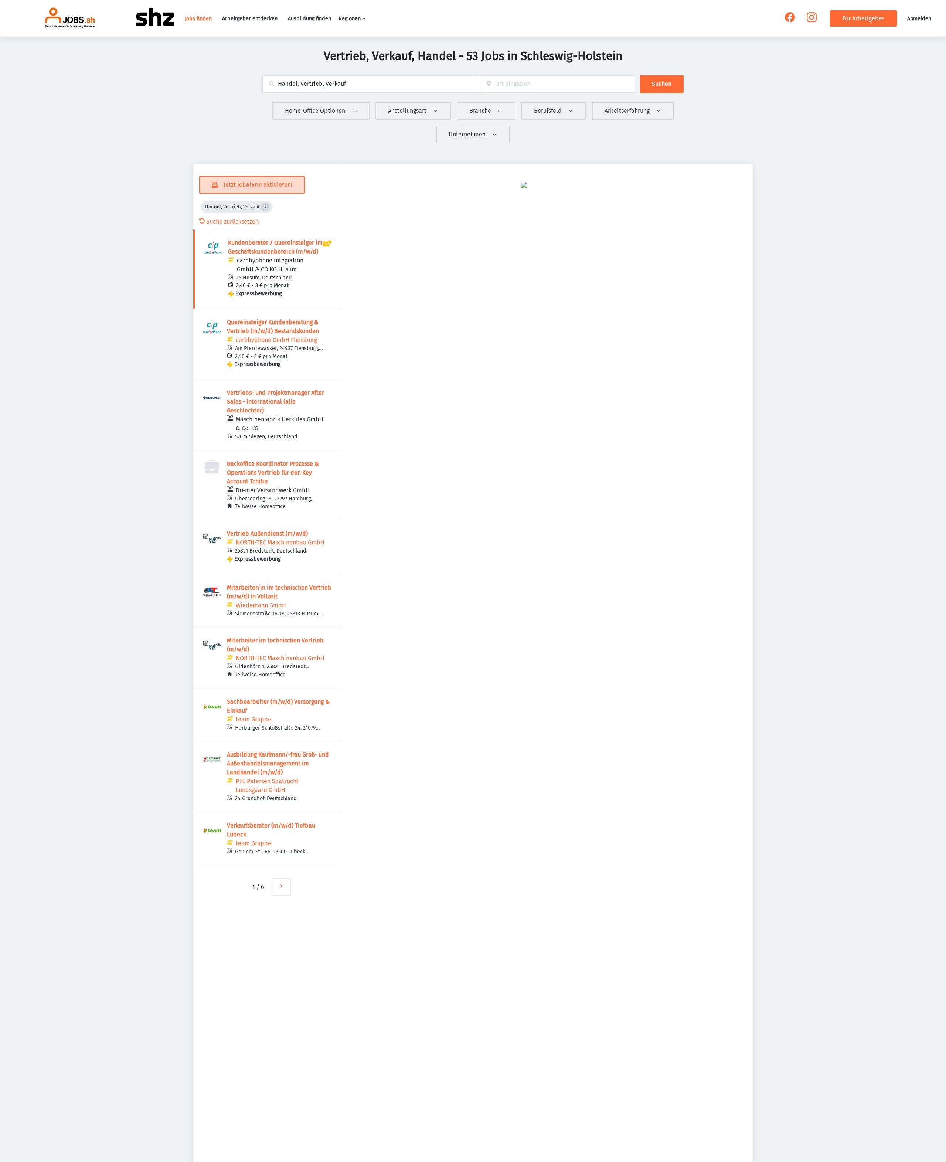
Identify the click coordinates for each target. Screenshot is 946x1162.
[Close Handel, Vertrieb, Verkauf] (265, 207)
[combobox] (371, 84)
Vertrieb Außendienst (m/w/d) (267, 533)
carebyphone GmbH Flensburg (276, 339)
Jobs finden (198, 19)
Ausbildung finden (309, 19)
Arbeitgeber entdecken (250, 19)
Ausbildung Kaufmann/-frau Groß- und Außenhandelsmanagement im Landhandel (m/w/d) (278, 763)
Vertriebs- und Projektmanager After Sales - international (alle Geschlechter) (275, 401)
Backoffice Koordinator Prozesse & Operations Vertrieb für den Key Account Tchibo (273, 472)
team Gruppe (253, 719)
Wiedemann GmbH (261, 605)
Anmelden (919, 19)
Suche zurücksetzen (232, 221)
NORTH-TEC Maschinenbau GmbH (280, 542)
